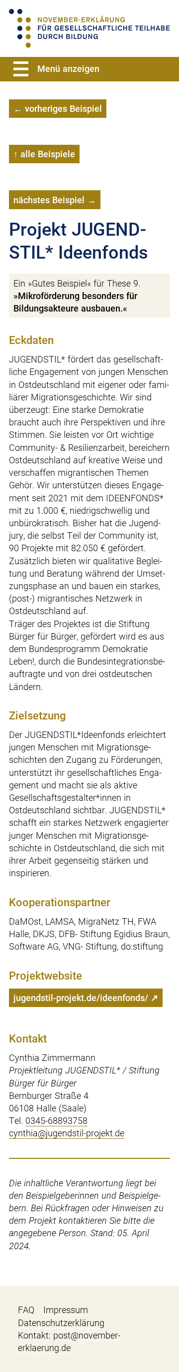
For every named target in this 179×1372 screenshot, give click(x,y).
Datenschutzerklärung (61, 1323)
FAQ (26, 1310)
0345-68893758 (56, 1120)
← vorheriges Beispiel (57, 108)
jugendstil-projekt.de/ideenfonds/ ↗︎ (85, 998)
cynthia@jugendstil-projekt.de (66, 1133)
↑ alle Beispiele (44, 154)
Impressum (65, 1310)
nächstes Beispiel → (54, 200)
